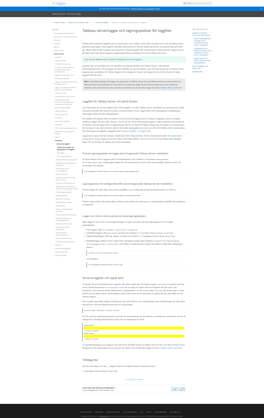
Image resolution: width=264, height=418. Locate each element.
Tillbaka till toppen (135, 379)
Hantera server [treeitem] (59, 54)
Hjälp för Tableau (60, 22)
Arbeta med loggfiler (102, 22)
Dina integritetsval (175, 412)
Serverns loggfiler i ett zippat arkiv (136, 131)
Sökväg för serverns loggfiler (129, 59)
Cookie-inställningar (160, 412)
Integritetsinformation (113, 412)
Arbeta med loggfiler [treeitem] (63, 144)
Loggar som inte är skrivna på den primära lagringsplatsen (202, 60)
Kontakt (148, 412)
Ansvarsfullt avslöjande (130, 412)
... (92, 22)
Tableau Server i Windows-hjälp (78, 22)
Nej (181, 389)
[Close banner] (261, 9)
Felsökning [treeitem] (58, 140)
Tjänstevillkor (99, 412)
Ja (173, 389)
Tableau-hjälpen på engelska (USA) (145, 9)
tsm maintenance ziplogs (114, 287)
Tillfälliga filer (197, 72)
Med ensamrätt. (104, 416)
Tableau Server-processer (171, 88)
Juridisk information (86, 412)
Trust (141, 412)
